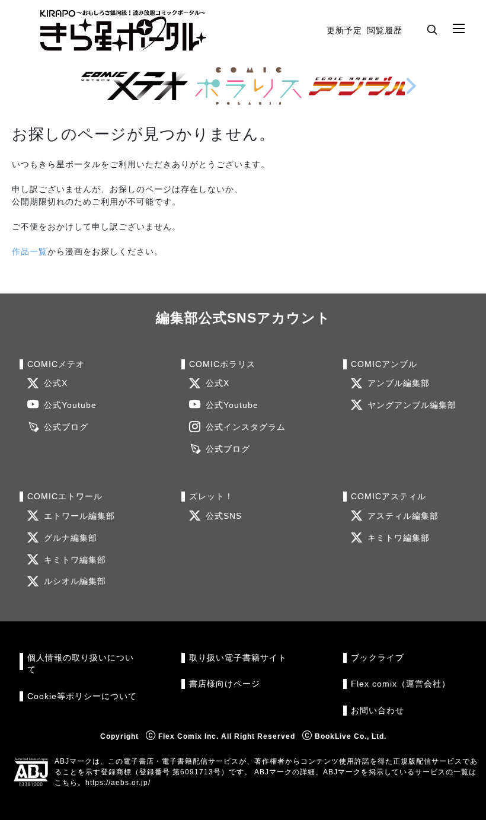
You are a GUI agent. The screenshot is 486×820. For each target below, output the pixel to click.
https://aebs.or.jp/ (118, 782)
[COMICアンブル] (362, 86)
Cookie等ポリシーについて (82, 696)
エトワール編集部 (79, 516)
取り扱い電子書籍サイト (238, 657)
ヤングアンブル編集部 (411, 405)
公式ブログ (66, 427)
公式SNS (224, 516)
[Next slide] (411, 86)
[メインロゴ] (123, 30)
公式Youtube (70, 405)
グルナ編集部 (70, 538)
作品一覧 (29, 251)
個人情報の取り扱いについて (80, 663)
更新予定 (344, 30)
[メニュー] (459, 29)
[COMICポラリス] (248, 86)
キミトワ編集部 (75, 560)
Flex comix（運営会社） (400, 683)
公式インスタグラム (246, 427)
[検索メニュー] (432, 29)
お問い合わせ (377, 710)
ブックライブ (377, 657)
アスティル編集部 (403, 516)
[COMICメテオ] (134, 86)
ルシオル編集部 (75, 581)
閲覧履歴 (384, 30)
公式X (56, 383)
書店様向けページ (224, 683)
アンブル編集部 (398, 383)
